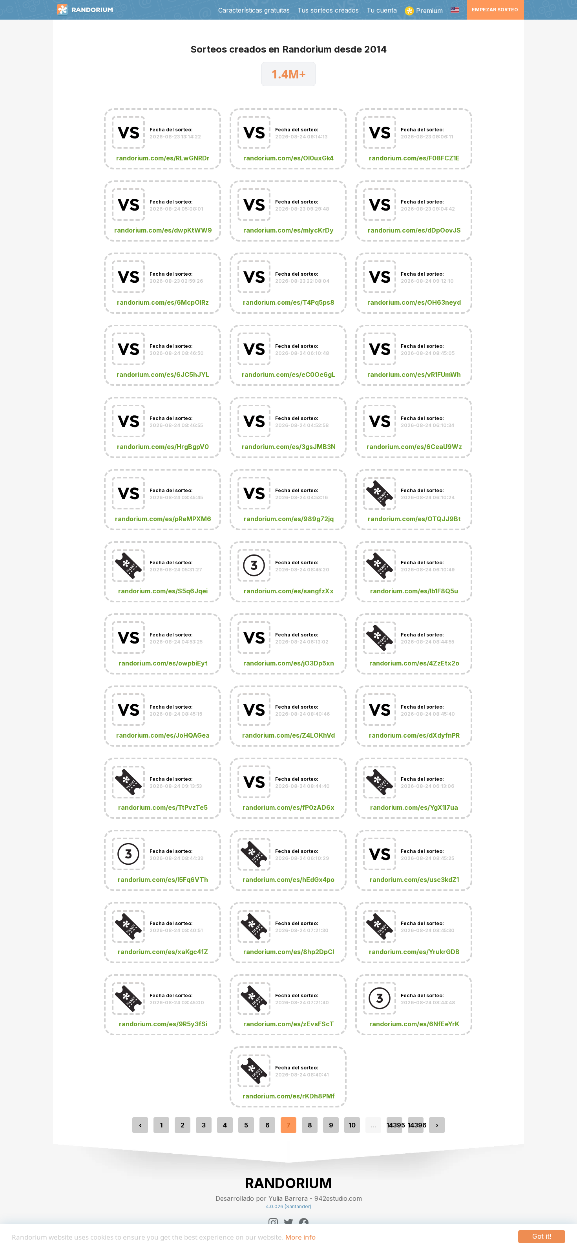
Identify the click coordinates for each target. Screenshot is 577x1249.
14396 (416, 1125)
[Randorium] (88, 10)
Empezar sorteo (495, 10)
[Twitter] (288, 1222)
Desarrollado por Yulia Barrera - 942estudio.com (288, 1198)
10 (352, 1125)
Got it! (541, 1236)
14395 (394, 1125)
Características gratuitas (254, 10)
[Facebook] (304, 1222)
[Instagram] (273, 1222)
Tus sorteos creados (328, 10)
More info (300, 1237)
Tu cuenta (382, 10)
